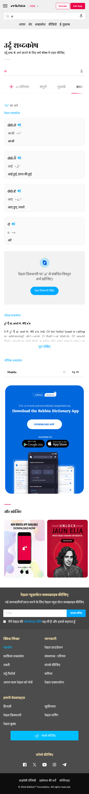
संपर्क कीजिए (52, 664)
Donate (63, 5)
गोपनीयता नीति (32, 621)
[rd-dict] (44, 439)
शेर (30, 24)
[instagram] (54, 764)
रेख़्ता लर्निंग (51, 715)
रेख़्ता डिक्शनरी (12, 715)
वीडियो (52, 24)
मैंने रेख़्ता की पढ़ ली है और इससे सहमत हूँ (41, 621)
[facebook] (24, 764)
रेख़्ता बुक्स (9, 723)
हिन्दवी (7, 706)
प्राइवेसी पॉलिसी (27, 780)
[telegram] (64, 764)
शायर (22, 24)
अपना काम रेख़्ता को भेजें (17, 682)
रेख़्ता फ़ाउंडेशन (53, 647)
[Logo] (18, 6)
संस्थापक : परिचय (54, 656)
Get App (77, 5)
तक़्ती (6, 664)
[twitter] (34, 764)
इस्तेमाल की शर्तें (47, 780)
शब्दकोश (40, 24)
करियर (48, 673)
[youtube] (44, 764)
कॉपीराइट (64, 780)
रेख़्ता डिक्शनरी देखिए (44, 291)
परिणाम (22, 87)
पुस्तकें (61, 87)
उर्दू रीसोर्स (9, 673)
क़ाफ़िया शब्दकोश (13, 656)
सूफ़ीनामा (50, 706)
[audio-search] (81, 16)
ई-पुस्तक (65, 24)
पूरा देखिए (44, 347)
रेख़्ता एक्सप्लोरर (54, 682)
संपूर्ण (43, 87)
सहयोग (7, 647)
